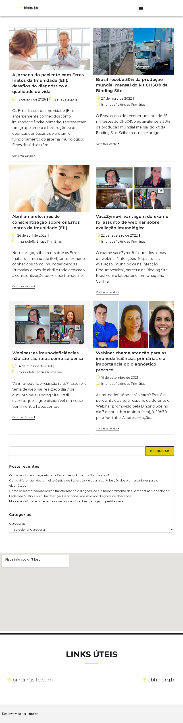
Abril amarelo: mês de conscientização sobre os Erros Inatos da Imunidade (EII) (46, 222)
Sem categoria (65, 99)
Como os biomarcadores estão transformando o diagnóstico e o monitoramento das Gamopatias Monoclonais (89, 491)
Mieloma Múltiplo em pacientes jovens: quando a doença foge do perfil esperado (68, 501)
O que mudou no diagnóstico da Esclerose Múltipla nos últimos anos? (59, 475)
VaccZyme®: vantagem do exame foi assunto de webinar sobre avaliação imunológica (132, 222)
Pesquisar (159, 451)
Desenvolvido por (19, 714)
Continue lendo (23, 155)
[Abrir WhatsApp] (172, 712)
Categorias (17, 523)
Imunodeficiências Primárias (123, 105)
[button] (140, 8)
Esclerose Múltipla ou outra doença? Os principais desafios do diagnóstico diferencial (70, 496)
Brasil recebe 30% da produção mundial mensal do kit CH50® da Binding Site (132, 85)
